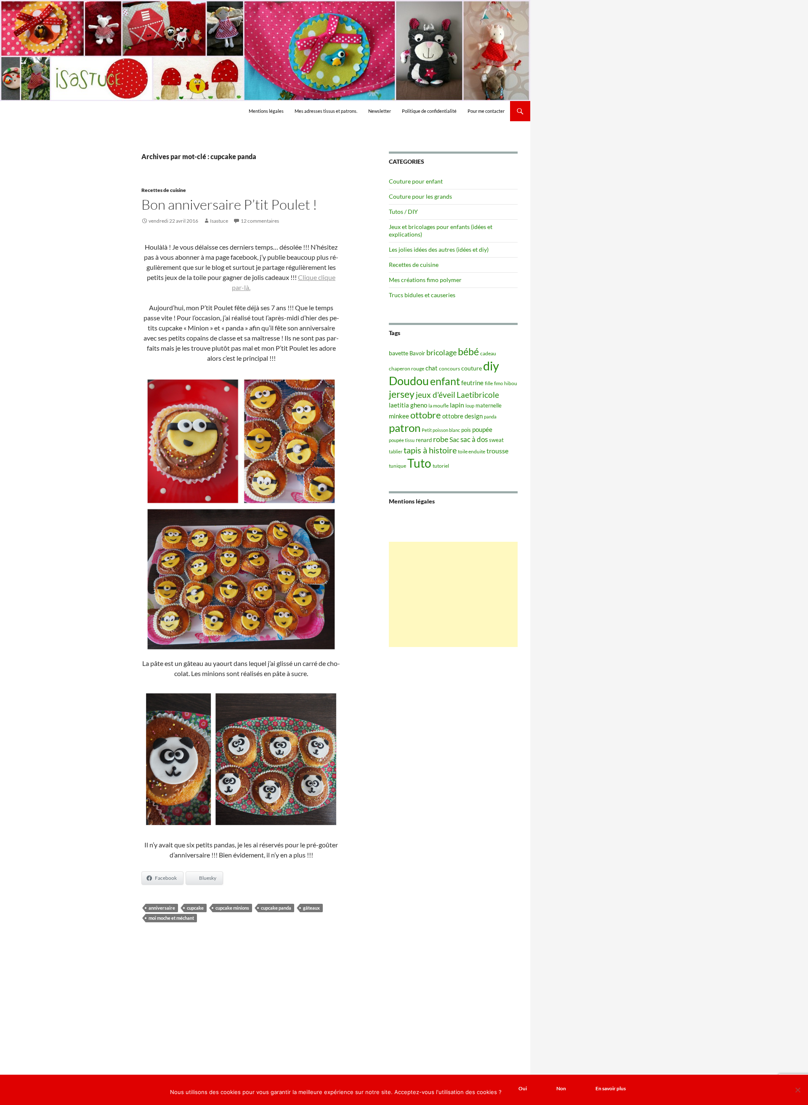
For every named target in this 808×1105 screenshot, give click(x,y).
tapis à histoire (430, 450)
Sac (454, 439)
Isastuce (219, 221)
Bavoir (417, 353)
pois (466, 429)
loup (469, 405)
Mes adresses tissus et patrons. (326, 111)
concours (449, 368)
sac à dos (474, 439)
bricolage (441, 352)
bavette (398, 353)
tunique (397, 466)
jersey (402, 394)
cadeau (488, 353)
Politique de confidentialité (429, 111)
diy (491, 365)
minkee (399, 416)
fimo (498, 383)
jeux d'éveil (435, 394)
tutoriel (441, 466)
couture (471, 368)
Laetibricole (478, 394)
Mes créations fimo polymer (425, 279)
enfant (445, 381)
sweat (496, 440)
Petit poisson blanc (441, 430)
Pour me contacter (486, 111)
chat (431, 368)
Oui (522, 1088)
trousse (497, 451)
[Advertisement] (453, 594)
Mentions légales (266, 111)
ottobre (425, 415)
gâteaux (311, 908)
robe (440, 439)
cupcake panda (276, 908)
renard (424, 440)
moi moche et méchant (171, 918)
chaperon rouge (406, 368)
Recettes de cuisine (163, 190)
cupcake (195, 908)
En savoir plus (610, 1088)
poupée (482, 429)
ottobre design (462, 416)
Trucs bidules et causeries (422, 294)
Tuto (419, 463)
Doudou (409, 381)
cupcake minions (232, 908)
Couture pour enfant (416, 181)
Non (561, 1088)
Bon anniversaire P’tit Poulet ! (229, 204)
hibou (510, 383)
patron (404, 427)
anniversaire (162, 908)
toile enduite (471, 451)
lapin (457, 405)
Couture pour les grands (420, 196)
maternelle (489, 405)
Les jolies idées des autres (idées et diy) (439, 249)
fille (489, 383)
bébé (468, 351)
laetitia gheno (408, 405)
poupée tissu (402, 440)
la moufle (438, 405)
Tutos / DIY (403, 211)
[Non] (797, 1090)
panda (490, 416)
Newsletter (379, 111)
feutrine (472, 382)
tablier (395, 451)
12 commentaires (260, 221)
